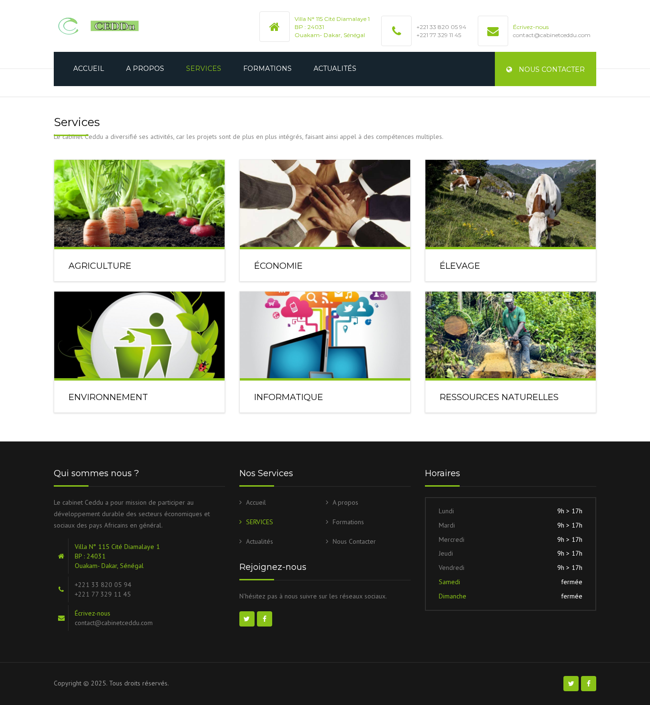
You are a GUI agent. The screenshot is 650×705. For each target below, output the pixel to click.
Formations (267, 68)
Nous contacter (551, 69)
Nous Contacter (354, 541)
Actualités (335, 68)
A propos (145, 68)
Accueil (88, 68)
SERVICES (203, 68)
